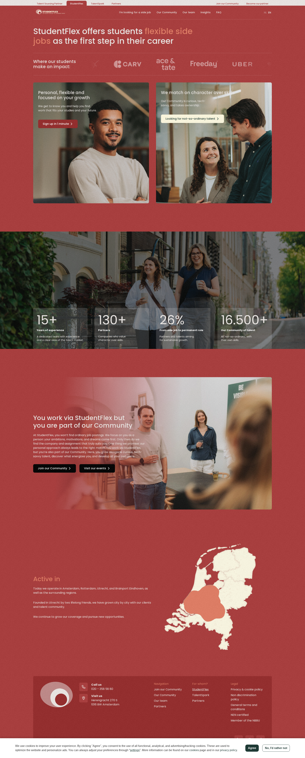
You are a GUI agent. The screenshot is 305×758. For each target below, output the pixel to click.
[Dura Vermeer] (253, 64)
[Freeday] (176, 64)
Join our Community (52, 468)
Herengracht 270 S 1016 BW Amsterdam (105, 702)
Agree (252, 748)
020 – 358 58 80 (102, 689)
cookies (194, 750)
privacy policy (228, 750)
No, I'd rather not (276, 748)
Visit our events (95, 468)
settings (135, 750)
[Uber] (215, 64)
